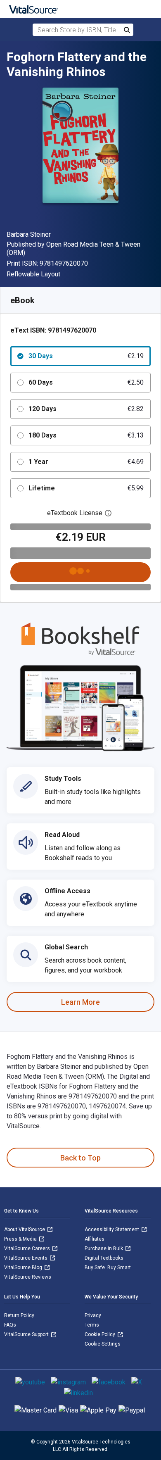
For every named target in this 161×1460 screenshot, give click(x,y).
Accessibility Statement (112, 1229)
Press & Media (21, 1239)
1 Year (86, 462)
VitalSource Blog (23, 1267)
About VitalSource (25, 1229)
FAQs (10, 1325)
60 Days (86, 382)
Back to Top (80, 1157)
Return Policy (19, 1315)
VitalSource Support (27, 1334)
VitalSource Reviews (27, 1277)
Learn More (80, 1002)
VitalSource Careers (27, 1248)
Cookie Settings (103, 1344)
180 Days (86, 435)
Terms (92, 1325)
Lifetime (86, 488)
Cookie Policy (100, 1334)
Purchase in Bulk (104, 1248)
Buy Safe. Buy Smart (108, 1267)
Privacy (93, 1315)
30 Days (86, 356)
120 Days (86, 409)
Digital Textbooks (104, 1258)
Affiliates (94, 1239)
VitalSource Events (26, 1258)
